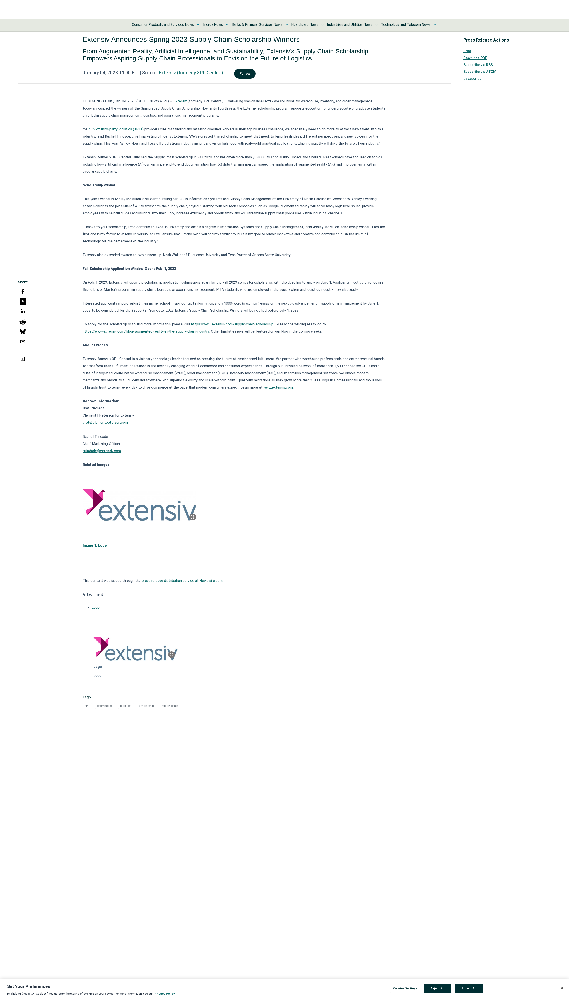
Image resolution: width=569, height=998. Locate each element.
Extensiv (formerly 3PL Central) (191, 72)
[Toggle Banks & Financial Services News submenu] (286, 24)
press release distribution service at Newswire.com (182, 581)
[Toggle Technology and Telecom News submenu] (435, 24)
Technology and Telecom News (406, 24)
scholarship (146, 705)
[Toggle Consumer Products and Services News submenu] (198, 24)
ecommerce (104, 705)
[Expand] (192, 517)
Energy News (212, 24)
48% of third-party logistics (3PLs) (116, 129)
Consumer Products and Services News (163, 24)
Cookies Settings (405, 988)
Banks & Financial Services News (257, 24)
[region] (284, 988)
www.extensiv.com (278, 387)
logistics (125, 705)
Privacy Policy (164, 993)
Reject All (437, 988)
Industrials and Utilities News (349, 24)
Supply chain (170, 705)
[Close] (562, 988)
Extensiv (180, 101)
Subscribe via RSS (478, 65)
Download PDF (475, 58)
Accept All (469, 988)
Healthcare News (304, 24)
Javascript (472, 78)
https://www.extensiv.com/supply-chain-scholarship (232, 324)
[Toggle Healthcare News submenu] (322, 24)
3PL (87, 705)
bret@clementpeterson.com (105, 422)
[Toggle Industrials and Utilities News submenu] (376, 24)
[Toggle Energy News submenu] (227, 24)
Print (467, 51)
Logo (96, 607)
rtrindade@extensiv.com (102, 451)
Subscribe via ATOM (479, 72)
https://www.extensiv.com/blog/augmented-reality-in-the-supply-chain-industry (146, 331)
